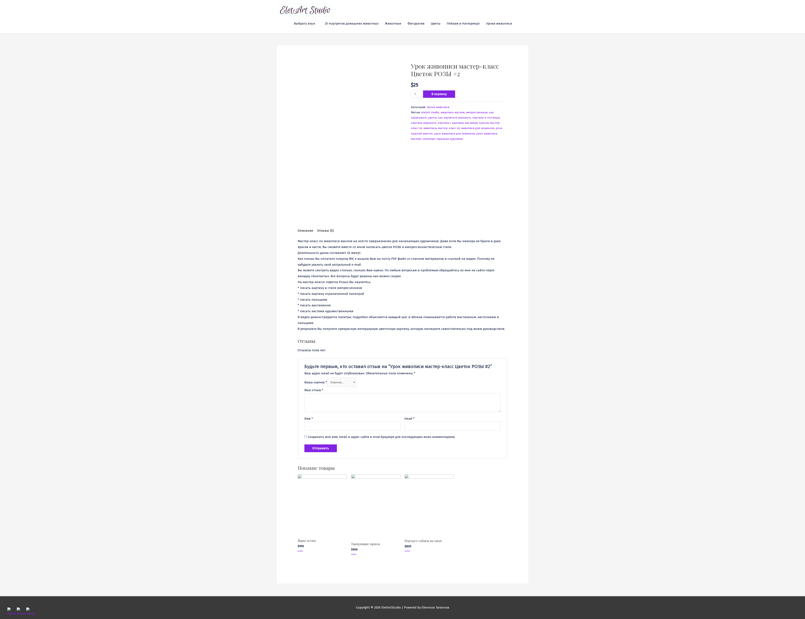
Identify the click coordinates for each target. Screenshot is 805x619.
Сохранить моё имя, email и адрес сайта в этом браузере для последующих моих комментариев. (381, 437)
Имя (308, 419)
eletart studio (430, 112)
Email (409, 419)
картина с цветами (451, 123)
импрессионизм (476, 112)
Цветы (435, 23)
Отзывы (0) (325, 230)
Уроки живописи (499, 23)
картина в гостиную (486, 117)
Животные (393, 23)
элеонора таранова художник (442, 139)
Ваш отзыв (313, 390)
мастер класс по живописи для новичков (466, 128)
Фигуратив (416, 23)
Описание (305, 230)
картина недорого (423, 123)
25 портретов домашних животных (352, 23)
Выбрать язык (304, 23)
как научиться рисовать (454, 117)
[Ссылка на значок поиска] (520, 24)
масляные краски (477, 123)
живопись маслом (452, 112)
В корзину (439, 94)
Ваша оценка (315, 382)
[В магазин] (526, 23)
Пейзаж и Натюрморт (463, 23)
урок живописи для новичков (454, 133)
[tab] (305, 230)
